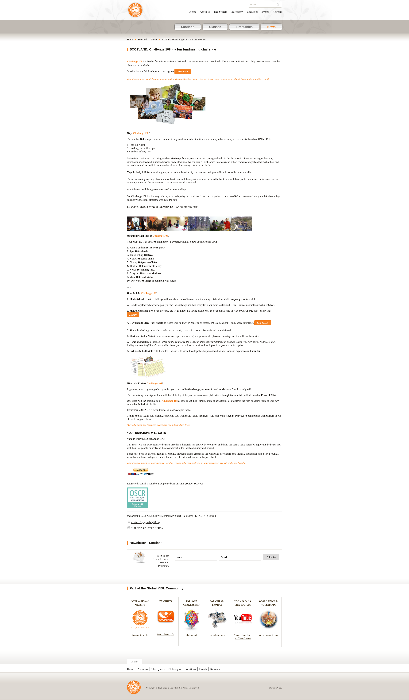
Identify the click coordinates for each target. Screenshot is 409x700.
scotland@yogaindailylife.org (145, 522)
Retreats (277, 11)
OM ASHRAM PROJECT (217, 602)
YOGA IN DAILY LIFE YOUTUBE (242, 602)
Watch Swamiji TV (165, 634)
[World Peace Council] (268, 629)
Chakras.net (191, 635)
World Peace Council (268, 635)
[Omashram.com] (217, 629)
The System (220, 11)
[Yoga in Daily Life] (140, 629)
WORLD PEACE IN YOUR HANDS (268, 602)
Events (265, 11)
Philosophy (237, 11)
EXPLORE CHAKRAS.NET (191, 602)
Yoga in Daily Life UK (135, 11)
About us (205, 11)
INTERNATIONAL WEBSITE (140, 602)
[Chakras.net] (191, 629)
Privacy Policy (275, 687)
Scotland (187, 27)
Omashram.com (217, 635)
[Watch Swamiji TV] (165, 629)
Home (192, 11)
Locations (252, 11)
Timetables (244, 27)
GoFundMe (247, 310)
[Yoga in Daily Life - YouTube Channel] (242, 629)
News (271, 27)
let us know (180, 310)
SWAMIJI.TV (165, 601)
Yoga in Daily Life (140, 635)
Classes (215, 27)
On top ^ (134, 661)
